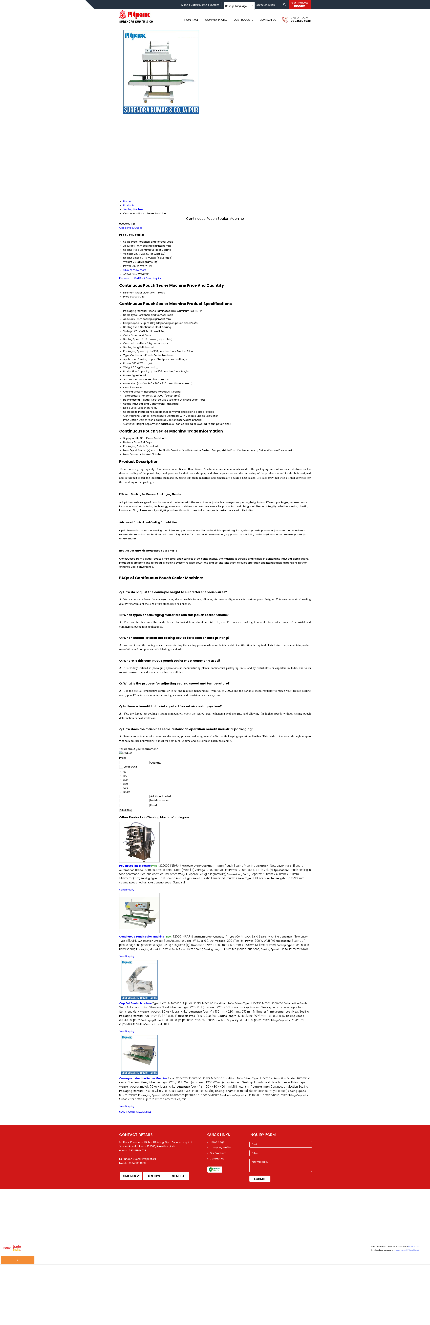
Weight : (202, 874)
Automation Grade (135, 379)
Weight (127, 367)
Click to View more (134, 270)
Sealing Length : (285, 878)
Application (130, 359)
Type (126, 355)
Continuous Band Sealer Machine (141, 936)
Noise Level (130, 407)
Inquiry (299, 4)
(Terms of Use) (413, 1246)
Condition (129, 387)
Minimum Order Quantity (138, 292)
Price (126, 296)
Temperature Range (136, 395)
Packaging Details (134, 446)
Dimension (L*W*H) (135, 383)
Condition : (266, 865)
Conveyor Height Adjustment (141, 424)
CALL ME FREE (143, 1111)
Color (126, 335)
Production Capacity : (241, 1020)
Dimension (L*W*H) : (233, 945)
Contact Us (268, 19)
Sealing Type (131, 327)
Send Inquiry (153, 278)
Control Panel (131, 416)
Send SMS (154, 1176)
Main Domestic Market (137, 454)
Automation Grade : (142, 870)
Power (127, 363)
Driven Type (130, 375)
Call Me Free (177, 1176)
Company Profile (216, 19)
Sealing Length (132, 347)
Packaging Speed (134, 351)
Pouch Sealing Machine (135, 865)
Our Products (243, 19)
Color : (180, 870)
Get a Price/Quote (130, 228)
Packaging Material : (206, 878)
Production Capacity (136, 371)
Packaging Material (135, 311)
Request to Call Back (132, 278)
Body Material (131, 399)
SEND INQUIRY (127, 1111)
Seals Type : (252, 878)
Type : (236, 865)
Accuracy (129, 319)
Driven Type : (290, 865)
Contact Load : (169, 882)
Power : (251, 870)
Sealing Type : (158, 878)
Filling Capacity (132, 323)
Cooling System (133, 391)
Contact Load (132, 343)
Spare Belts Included (136, 412)
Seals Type (130, 315)
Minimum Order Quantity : (199, 865)
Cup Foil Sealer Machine (135, 1003)
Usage (127, 403)
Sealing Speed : (136, 882)
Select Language (265, 4)
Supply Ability (131, 438)
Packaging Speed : (176, 1020)
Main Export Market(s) (136, 450)
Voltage (128, 331)
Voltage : (212, 870)
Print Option (130, 420)
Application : (265, 1082)
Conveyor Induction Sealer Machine (143, 1078)
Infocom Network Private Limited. (406, 1250)
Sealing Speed (132, 339)
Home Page (191, 19)
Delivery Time (131, 442)
